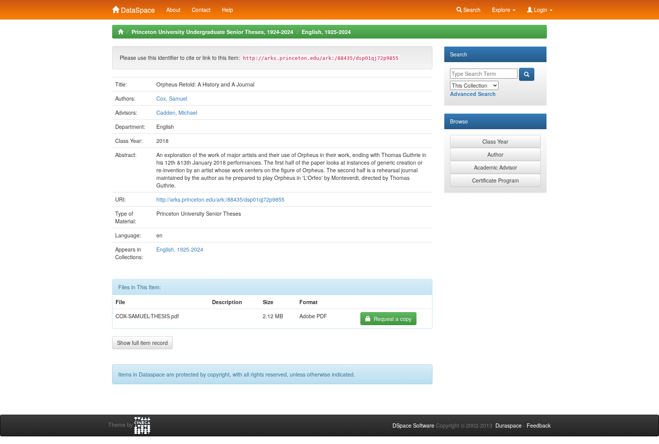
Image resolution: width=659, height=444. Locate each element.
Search (471, 9)
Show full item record (142, 342)
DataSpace (137, 8)
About (173, 9)
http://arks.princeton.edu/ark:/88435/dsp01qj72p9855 (220, 199)
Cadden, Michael (176, 112)
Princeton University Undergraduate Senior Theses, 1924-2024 (212, 31)
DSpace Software (413, 425)
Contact (201, 9)
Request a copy (391, 318)
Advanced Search (473, 94)
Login (540, 9)
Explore (502, 9)
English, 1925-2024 (326, 31)
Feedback (539, 425)
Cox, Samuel (171, 98)
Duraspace (508, 425)
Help (227, 9)
